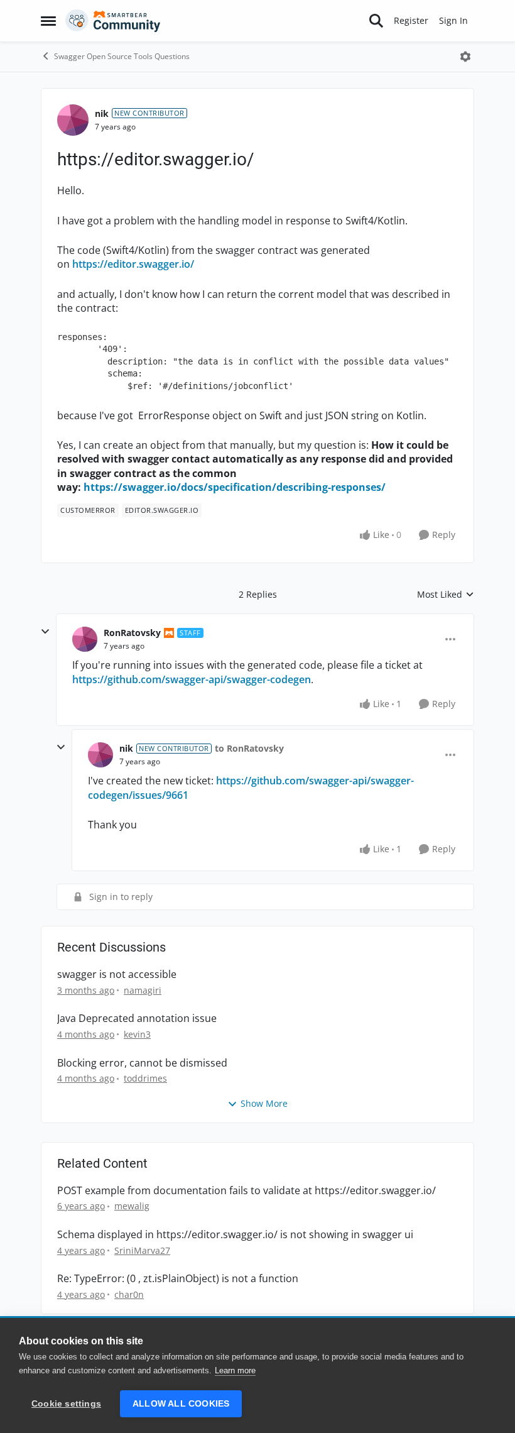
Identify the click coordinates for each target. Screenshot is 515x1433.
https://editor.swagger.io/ (133, 264)
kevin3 (137, 1034)
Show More (264, 1103)
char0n (129, 1294)
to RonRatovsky (249, 748)
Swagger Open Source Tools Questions (122, 56)
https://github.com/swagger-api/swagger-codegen (191, 679)
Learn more (235, 1370)
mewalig (131, 1206)
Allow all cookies (181, 1403)
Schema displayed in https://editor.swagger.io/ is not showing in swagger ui (235, 1234)
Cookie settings (66, 1403)
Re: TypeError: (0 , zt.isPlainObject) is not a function (177, 1278)
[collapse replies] (45, 631)
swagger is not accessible (116, 974)
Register (411, 20)
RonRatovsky (132, 633)
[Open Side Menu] (48, 20)
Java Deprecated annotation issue (137, 1018)
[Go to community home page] (113, 20)
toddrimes (145, 1078)
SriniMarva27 (142, 1250)
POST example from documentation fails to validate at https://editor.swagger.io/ (246, 1190)
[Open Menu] (465, 56)
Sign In (453, 20)
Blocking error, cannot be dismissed (142, 1063)
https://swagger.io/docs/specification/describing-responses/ (235, 487)
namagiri (142, 990)
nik (102, 113)
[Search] (376, 20)
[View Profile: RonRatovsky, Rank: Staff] (84, 639)
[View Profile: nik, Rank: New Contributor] (73, 120)
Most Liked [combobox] (445, 594)
